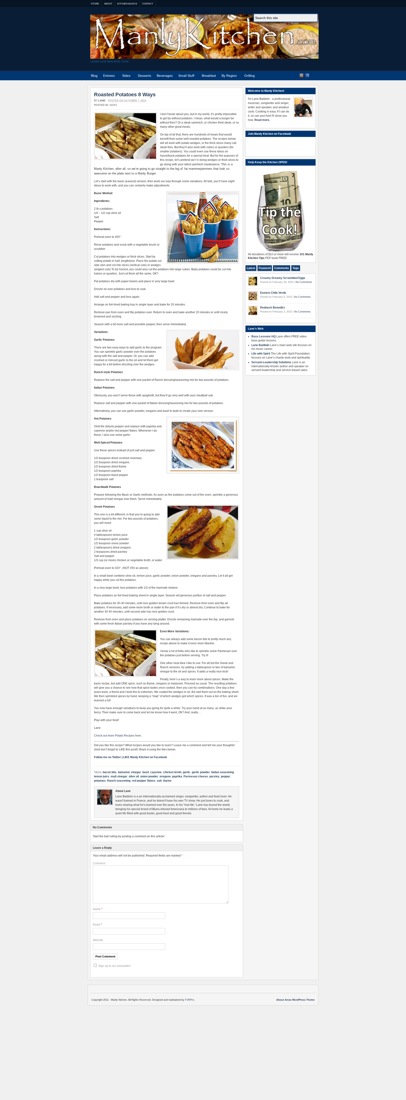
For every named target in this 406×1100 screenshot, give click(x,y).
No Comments (304, 282)
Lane (101, 100)
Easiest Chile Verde (273, 292)
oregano (165, 776)
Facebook (307, 75)
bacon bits (110, 772)
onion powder (149, 776)
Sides (124, 76)
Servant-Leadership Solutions (271, 362)
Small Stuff (185, 76)
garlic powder (201, 772)
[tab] (251, 268)
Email (96, 924)
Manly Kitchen (204, 37)
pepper (225, 776)
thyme (167, 780)
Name (97, 909)
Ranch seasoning (118, 780)
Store (95, 3)
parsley (214, 776)
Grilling (249, 75)
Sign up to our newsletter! (114, 966)
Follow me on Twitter (107, 757)
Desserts (144, 75)
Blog (94, 75)
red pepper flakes (143, 780)
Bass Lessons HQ (263, 336)
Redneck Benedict (272, 307)
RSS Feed (301, 75)
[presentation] (251, 268)
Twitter (313, 75)
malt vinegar (119, 776)
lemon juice (101, 776)
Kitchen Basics (127, 3)
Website (98, 940)
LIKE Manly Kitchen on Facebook (145, 757)
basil (145, 772)
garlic (186, 772)
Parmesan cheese (195, 776)
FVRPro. (190, 999)
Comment (99, 863)
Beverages (165, 75)
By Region (228, 76)
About (108, 3)
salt (159, 780)
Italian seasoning (222, 772)
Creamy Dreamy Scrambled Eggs (282, 278)
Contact (147, 3)
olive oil (134, 776)
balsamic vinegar (129, 772)
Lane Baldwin (260, 345)
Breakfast (209, 75)
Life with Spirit (260, 353)
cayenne (156, 772)
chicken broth (172, 772)
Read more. (262, 120)
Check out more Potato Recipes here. (118, 735)
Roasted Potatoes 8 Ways (125, 94)
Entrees (107, 76)
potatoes (100, 780)
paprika (177, 776)
